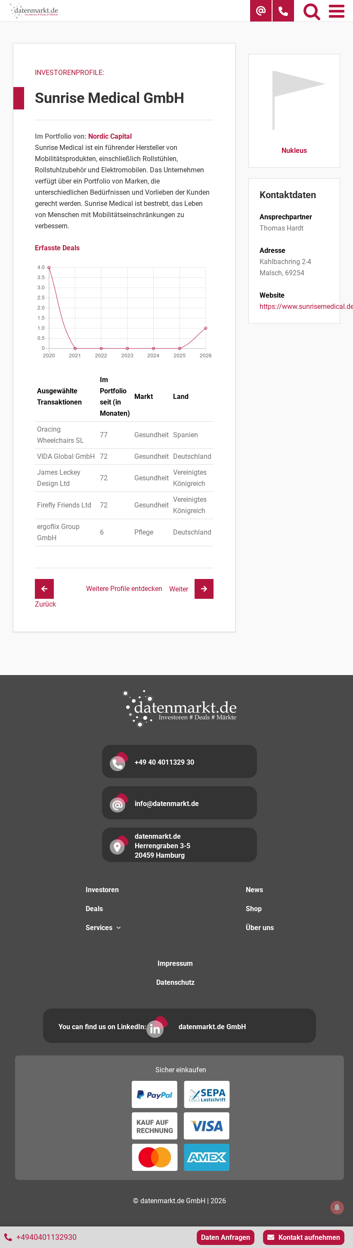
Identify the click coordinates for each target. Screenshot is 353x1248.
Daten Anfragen (225, 1237)
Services (99, 928)
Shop (254, 909)
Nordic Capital (110, 136)
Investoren (102, 890)
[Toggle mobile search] (311, 11)
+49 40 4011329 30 (164, 762)
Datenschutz (175, 982)
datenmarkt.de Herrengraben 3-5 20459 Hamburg (162, 845)
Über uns (260, 928)
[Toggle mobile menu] (338, 11)
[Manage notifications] (337, 1207)
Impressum (175, 963)
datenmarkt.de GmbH (212, 1027)
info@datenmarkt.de (167, 804)
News (254, 890)
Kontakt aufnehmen (309, 1237)
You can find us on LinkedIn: (102, 1027)
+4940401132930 (46, 1237)
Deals (94, 909)
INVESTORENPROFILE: (69, 72)
